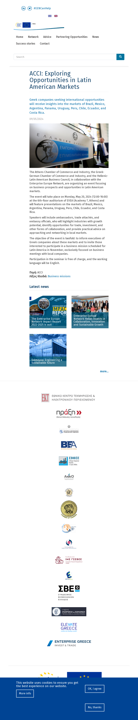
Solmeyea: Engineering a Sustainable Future (46, 361)
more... (104, 371)
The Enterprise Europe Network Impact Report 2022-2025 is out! (46, 321)
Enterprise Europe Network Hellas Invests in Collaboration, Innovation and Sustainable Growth (89, 320)
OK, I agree (94, 688)
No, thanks (94, 707)
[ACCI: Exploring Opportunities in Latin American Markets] (56, 16)
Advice (47, 36)
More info (25, 693)
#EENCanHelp (42, 8)
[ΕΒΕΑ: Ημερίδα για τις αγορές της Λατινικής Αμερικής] (49, 16)
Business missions (59, 276)
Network (33, 36)
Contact (44, 43)
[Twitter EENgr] (29, 8)
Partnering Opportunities (72, 36)
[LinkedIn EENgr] (23, 8)
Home (19, 36)
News (95, 36)
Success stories (25, 43)
